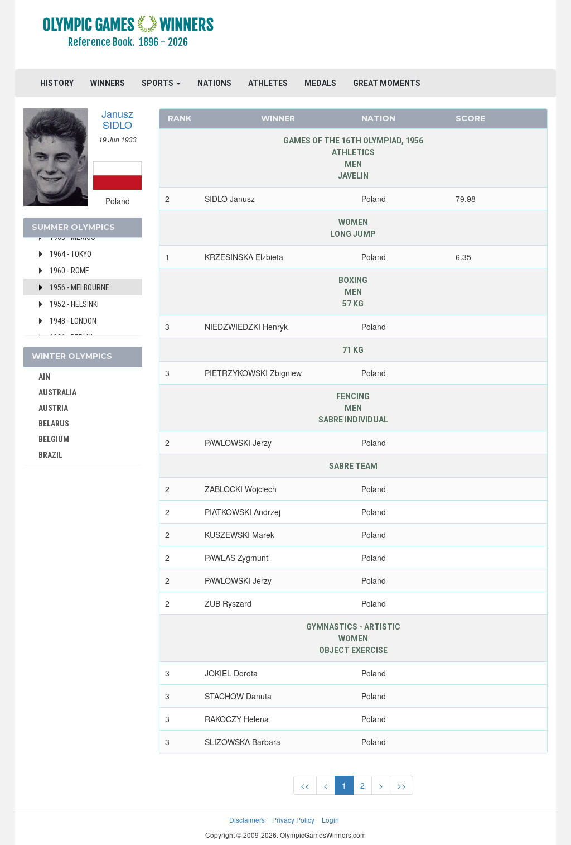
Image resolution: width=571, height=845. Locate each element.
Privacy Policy (293, 819)
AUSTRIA (53, 408)
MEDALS (320, 83)
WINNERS (107, 83)
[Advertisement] (398, 36)
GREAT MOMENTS (386, 83)
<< (305, 785)
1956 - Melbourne (79, 287)
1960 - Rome (69, 270)
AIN (44, 376)
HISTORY (57, 83)
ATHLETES (268, 83)
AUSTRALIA (57, 392)
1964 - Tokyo (70, 253)
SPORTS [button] (158, 83)
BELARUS (53, 423)
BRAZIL (50, 454)
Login (330, 819)
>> (401, 785)
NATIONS (214, 83)
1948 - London (73, 320)
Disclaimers (247, 819)
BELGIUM (53, 439)
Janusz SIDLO (117, 119)
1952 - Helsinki (74, 304)
